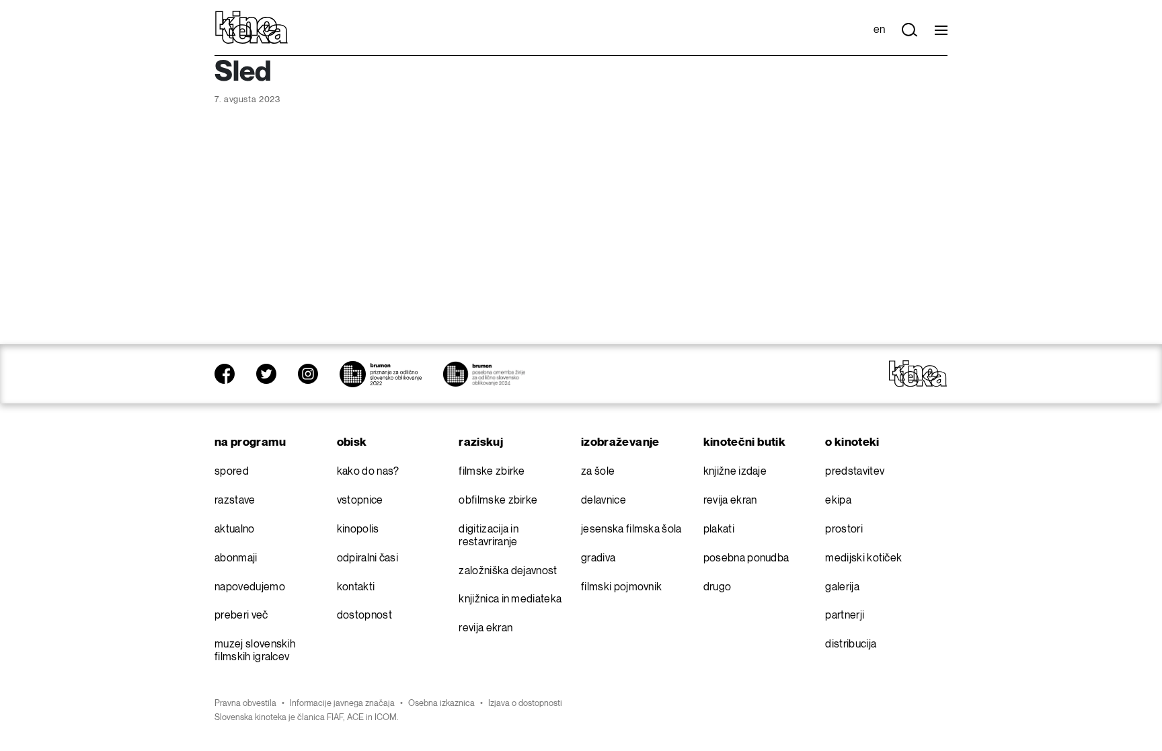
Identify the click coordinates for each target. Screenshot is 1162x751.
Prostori (844, 529)
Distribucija (850, 644)
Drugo (717, 587)
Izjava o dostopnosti (525, 703)
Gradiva (598, 558)
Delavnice (603, 500)
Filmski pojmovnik (621, 587)
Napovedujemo (250, 587)
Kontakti (356, 587)
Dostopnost (364, 615)
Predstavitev (854, 471)
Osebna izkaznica (441, 703)
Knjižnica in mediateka (510, 599)
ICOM (386, 717)
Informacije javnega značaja (342, 703)
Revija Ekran (485, 628)
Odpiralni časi (367, 558)
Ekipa (838, 500)
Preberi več (241, 615)
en (879, 30)
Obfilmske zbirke (498, 500)
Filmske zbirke (492, 471)
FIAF (335, 717)
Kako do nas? (368, 471)
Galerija (842, 587)
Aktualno (235, 529)
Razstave (235, 500)
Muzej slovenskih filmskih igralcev (255, 651)
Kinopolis (358, 529)
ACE (355, 717)
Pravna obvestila (245, 703)
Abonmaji (236, 558)
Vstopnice (360, 500)
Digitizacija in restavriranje (488, 536)
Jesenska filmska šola (631, 529)
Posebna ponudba (746, 558)
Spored (232, 471)
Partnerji (844, 615)
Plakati (718, 529)
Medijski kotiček (863, 558)
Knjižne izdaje (735, 471)
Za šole (598, 471)
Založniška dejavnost (508, 571)
